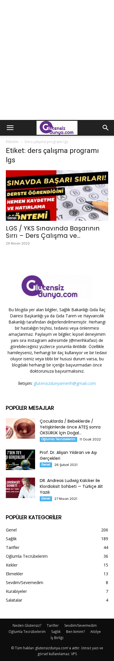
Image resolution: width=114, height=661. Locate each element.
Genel (12, 218)
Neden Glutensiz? (27, 625)
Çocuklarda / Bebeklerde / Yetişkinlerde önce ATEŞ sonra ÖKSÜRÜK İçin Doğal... (70, 427)
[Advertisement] (57, 60)
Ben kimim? (75, 631)
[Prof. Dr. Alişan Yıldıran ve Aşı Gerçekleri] (20, 460)
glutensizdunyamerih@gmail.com (65, 383)
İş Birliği (57, 637)
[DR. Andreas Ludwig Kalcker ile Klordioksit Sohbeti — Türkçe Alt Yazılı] (20, 488)
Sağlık (56, 631)
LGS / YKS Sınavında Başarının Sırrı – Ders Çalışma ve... (53, 232)
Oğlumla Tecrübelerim (58, 439)
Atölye (95, 631)
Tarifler (53, 625)
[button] (10, 128)
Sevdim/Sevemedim (80, 625)
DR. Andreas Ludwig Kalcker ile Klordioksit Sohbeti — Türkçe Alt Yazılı (71, 486)
